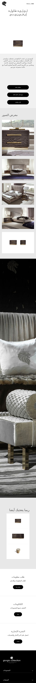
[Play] (18, 378)
